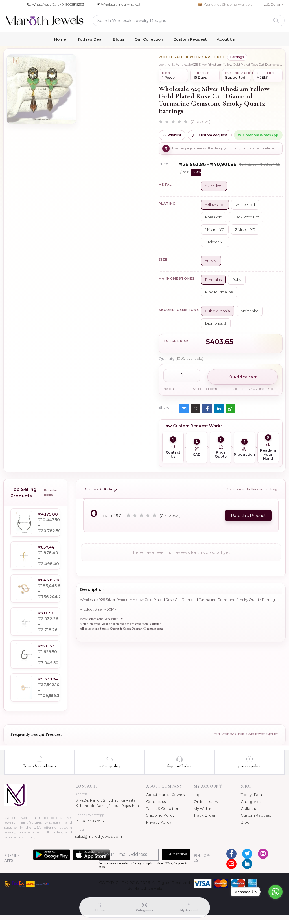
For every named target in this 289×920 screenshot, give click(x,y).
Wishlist (174, 135)
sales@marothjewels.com (98, 836)
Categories (251, 801)
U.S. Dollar (272, 4)
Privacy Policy (158, 822)
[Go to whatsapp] (275, 892)
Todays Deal (90, 39)
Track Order (205, 815)
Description (92, 589)
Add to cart (244, 377)
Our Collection (149, 39)
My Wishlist (203, 808)
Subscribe (177, 854)
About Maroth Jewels (165, 794)
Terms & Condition (162, 808)
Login (199, 794)
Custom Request (190, 39)
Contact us (156, 801)
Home (60, 39)
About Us (226, 39)
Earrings (237, 57)
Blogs (118, 39)
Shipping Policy (160, 815)
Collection (250, 808)
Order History (206, 801)
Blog (245, 822)
